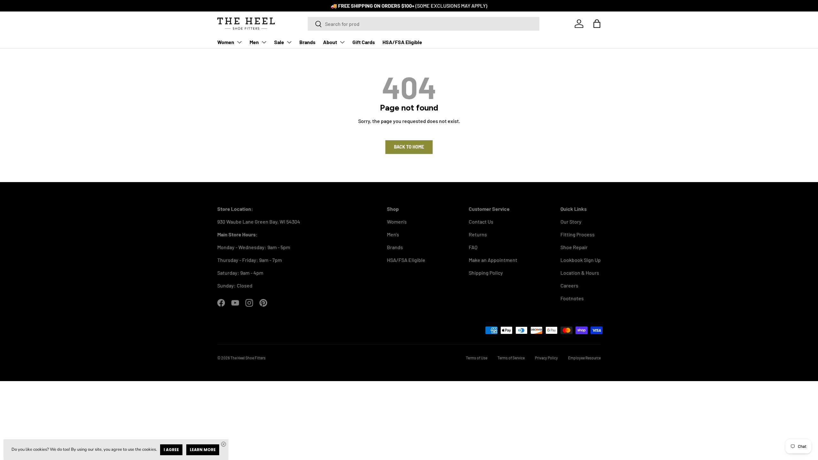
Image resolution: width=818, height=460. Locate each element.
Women (225, 42)
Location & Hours (579, 273)
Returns (478, 234)
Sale (279, 42)
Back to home (409, 147)
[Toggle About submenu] (342, 42)
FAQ (473, 247)
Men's (393, 234)
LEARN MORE (203, 449)
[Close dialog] (223, 444)
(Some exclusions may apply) (451, 6)
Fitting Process (577, 234)
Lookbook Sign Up (580, 260)
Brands (307, 42)
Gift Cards (363, 42)
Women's (397, 221)
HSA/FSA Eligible (402, 42)
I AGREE (171, 449)
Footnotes (572, 298)
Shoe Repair (574, 247)
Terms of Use (476, 358)
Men (254, 42)
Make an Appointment (493, 260)
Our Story (571, 221)
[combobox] (423, 24)
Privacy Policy (546, 358)
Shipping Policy (486, 273)
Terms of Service (511, 358)
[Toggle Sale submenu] (289, 42)
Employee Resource (584, 358)
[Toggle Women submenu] (239, 42)
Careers (569, 285)
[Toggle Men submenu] (264, 42)
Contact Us (481, 221)
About (330, 42)
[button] (597, 24)
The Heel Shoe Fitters (248, 358)
